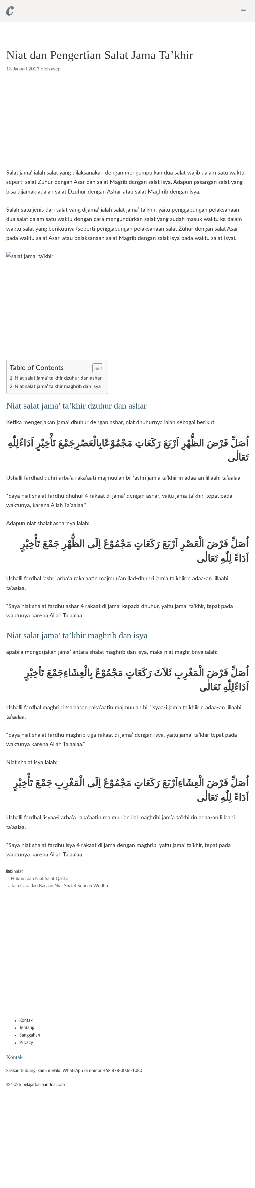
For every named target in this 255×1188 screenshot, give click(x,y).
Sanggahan (29, 1035)
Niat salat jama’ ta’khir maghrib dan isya (58, 386)
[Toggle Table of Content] (95, 368)
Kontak (26, 1020)
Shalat (17, 871)
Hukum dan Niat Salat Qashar (40, 878)
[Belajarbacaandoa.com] (10, 11)
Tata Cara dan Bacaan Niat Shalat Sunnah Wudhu (59, 886)
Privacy (26, 1043)
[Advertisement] (127, 122)
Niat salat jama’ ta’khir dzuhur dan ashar (58, 378)
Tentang (26, 1028)
